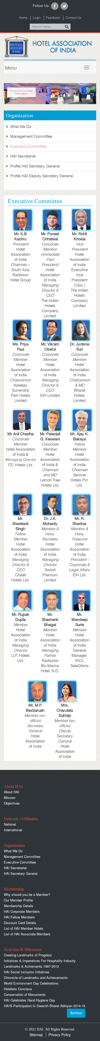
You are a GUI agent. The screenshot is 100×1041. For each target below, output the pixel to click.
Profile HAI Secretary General (34, 166)
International (13, 829)
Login (37, 17)
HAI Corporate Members (22, 911)
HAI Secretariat (23, 156)
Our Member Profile (18, 900)
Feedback (53, 17)
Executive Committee (28, 146)
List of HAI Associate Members (27, 933)
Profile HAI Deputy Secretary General (41, 176)
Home (23, 17)
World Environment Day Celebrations (31, 983)
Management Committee (31, 136)
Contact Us (73, 17)
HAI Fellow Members (19, 917)
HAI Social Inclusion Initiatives (26, 971)
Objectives (12, 803)
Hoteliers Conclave (18, 988)
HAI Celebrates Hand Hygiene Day (29, 1000)
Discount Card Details (20, 922)
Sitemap (36, 1034)
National (10, 824)
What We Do (20, 127)
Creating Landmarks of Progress (28, 955)
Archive (76, 1012)
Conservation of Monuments (25, 994)
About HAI (11, 791)
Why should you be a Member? (27, 894)
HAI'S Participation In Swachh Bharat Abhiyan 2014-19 (44, 1005)
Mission (9, 797)
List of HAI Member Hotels (23, 928)
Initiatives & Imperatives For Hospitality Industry (40, 960)
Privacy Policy (59, 1034)
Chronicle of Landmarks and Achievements (36, 977)
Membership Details (18, 905)
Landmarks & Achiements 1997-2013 (31, 966)
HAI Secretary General (20, 873)
